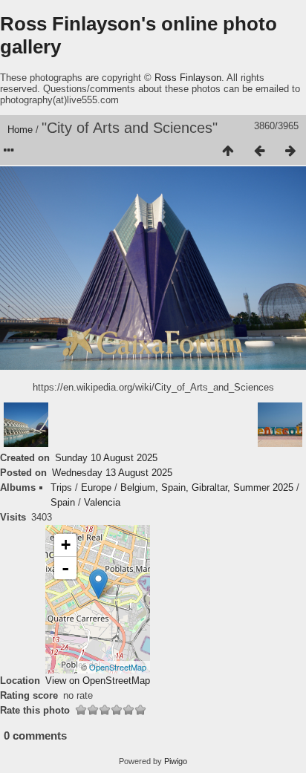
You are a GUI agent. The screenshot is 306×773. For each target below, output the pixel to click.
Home (20, 129)
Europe (96, 487)
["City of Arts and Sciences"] (98, 584)
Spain (63, 502)
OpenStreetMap (117, 667)
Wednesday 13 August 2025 (112, 472)
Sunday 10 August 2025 (106, 457)
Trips (61, 487)
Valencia (102, 502)
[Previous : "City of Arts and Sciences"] (259, 151)
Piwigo (175, 761)
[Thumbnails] (228, 151)
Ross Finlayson (187, 77)
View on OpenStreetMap (97, 680)
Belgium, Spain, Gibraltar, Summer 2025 (206, 487)
